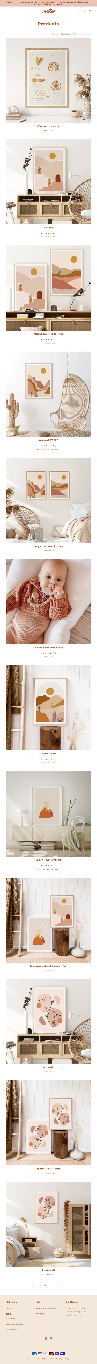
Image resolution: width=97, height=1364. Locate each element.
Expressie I (48, 1067)
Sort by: (55, 34)
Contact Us (11, 1329)
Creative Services (14, 1324)
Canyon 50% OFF (48, 440)
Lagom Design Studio (43, 1359)
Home (8, 1308)
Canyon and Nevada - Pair (48, 546)
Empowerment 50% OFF (48, 860)
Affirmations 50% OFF (48, 126)
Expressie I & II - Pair (48, 1168)
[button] (7, 11)
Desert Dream (48, 753)
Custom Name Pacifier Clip (48, 647)
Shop (8, 1313)
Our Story (10, 1319)
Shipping (40, 1313)
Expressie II (48, 1270)
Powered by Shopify (61, 1359)
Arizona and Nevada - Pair (48, 334)
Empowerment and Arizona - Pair (48, 966)
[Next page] (64, 1285)
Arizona (48, 227)
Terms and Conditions (46, 1308)
